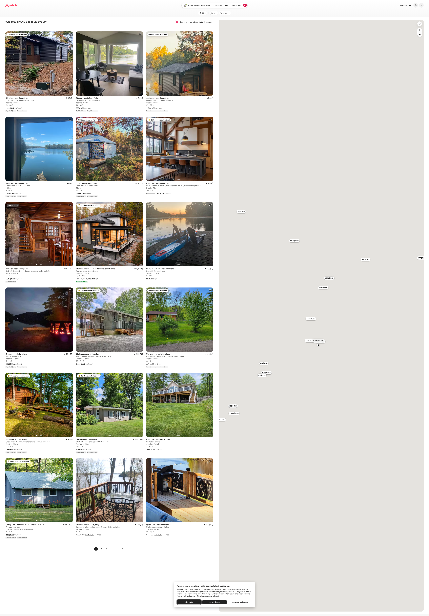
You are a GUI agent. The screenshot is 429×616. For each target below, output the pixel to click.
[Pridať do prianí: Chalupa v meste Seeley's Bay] (210, 34)
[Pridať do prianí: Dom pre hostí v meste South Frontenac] (210, 205)
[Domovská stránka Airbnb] (11, 5)
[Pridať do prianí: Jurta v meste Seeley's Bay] (140, 120)
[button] (10, 108)
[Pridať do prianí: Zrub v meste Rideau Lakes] (70, 375)
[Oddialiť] (419, 34)
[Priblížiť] (419, 30)
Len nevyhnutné (214, 602)
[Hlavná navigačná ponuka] (421, 5)
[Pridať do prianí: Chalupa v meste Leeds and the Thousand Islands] (140, 205)
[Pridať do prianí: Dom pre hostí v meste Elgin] (140, 375)
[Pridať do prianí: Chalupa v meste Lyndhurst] (70, 290)
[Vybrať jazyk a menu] (415, 5)
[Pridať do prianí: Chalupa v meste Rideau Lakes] (210, 375)
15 (123, 549)
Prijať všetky (189, 602)
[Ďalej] (128, 549)
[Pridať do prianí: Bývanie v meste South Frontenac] (210, 461)
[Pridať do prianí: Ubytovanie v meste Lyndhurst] (210, 290)
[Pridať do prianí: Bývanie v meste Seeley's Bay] (70, 34)
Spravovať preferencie (240, 602)
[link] (90, 549)
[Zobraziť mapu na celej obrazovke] (419, 23)
